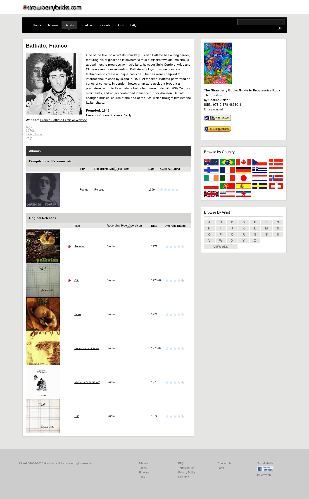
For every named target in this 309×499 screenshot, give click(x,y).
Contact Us (224, 463)
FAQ (133, 25)
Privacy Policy (186, 472)
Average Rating (170, 169)
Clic (76, 280)
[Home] (52, 10)
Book (120, 25)
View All (220, 246)
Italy (29, 138)
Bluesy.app (264, 475)
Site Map (183, 477)
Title (82, 169)
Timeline (86, 25)
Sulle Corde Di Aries (86, 348)
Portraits (104, 25)
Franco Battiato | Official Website (63, 120)
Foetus (84, 189)
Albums (53, 25)
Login (221, 468)
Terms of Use (186, 468)
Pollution (79, 246)
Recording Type (104, 168)
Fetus (77, 314)
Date (151, 169)
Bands (69, 25)
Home (37, 25)
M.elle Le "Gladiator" (87, 382)
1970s (30, 130)
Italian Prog (34, 134)
